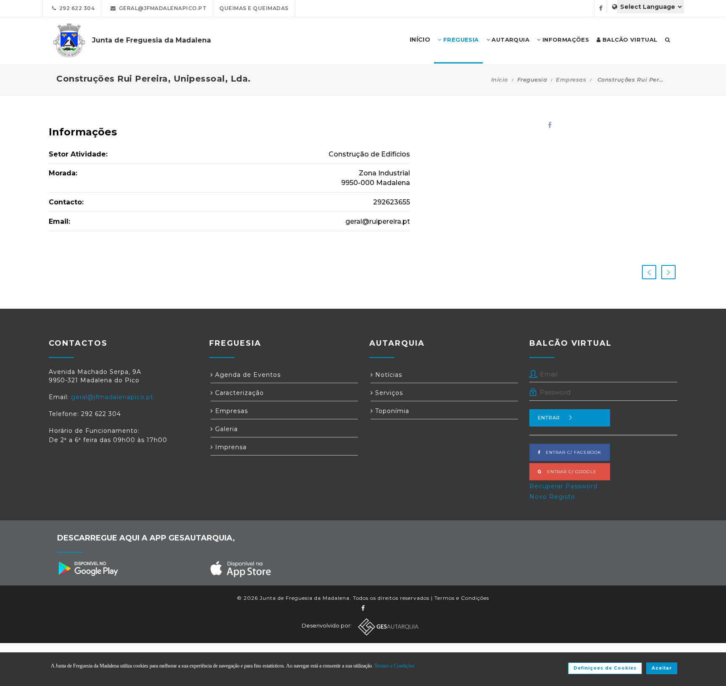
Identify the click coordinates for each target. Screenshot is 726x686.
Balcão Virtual (629, 39)
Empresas (571, 79)
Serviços (388, 393)
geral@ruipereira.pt (377, 221)
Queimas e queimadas (254, 8)
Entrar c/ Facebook (571, 452)
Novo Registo (552, 497)
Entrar (549, 418)
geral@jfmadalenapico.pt (161, 8)
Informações (564, 39)
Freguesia (460, 39)
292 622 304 (75, 8)
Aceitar (662, 668)
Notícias (387, 375)
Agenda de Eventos (247, 375)
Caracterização (238, 393)
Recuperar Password (563, 486)
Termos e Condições (461, 598)
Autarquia (509, 39)
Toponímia (391, 411)
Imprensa (230, 447)
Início (499, 79)
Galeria (225, 429)
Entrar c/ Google (569, 471)
